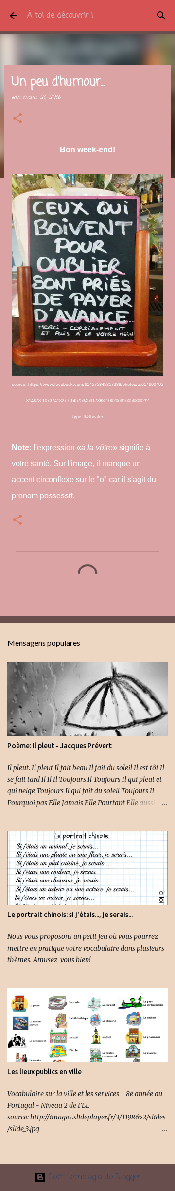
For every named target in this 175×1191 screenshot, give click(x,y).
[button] (17, 119)
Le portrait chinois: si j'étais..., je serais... (70, 914)
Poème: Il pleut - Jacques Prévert (59, 746)
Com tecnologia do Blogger (93, 1177)
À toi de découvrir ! (60, 15)
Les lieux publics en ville (44, 1072)
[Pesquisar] (161, 15)
